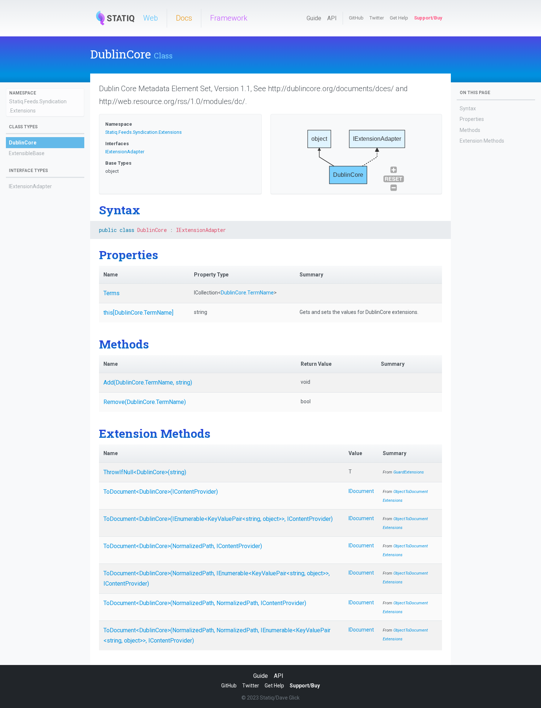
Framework (228, 18)
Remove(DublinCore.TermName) (144, 401)
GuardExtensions (408, 472)
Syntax (468, 108)
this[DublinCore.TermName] (138, 312)
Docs (184, 18)
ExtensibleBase (27, 153)
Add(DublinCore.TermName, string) (147, 382)
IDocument (361, 491)
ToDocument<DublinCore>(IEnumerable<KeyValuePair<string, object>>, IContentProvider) (218, 518)
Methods (470, 130)
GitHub (356, 18)
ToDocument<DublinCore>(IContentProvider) (160, 491)
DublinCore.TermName (247, 293)
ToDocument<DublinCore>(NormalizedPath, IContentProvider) (182, 546)
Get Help (399, 18)
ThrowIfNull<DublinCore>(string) (144, 472)
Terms (111, 293)
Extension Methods (482, 141)
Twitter (376, 18)
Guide (314, 18)
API (332, 18)
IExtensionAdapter (30, 186)
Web (150, 18)
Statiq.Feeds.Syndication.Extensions (143, 132)
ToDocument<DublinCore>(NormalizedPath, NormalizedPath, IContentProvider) (204, 603)
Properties (472, 119)
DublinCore (22, 143)
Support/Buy (428, 18)
